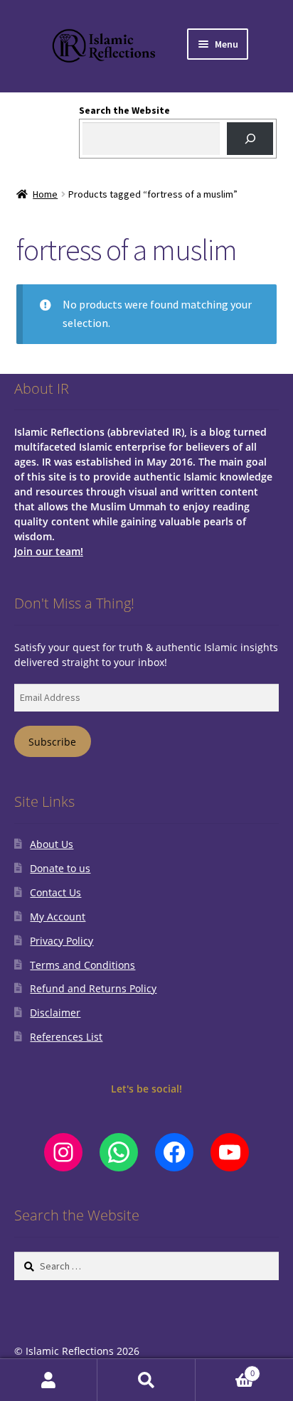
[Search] (250, 139)
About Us (51, 844)
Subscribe (52, 741)
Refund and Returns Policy (93, 988)
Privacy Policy (61, 941)
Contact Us (55, 892)
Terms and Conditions (82, 965)
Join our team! (48, 551)
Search (146, 1380)
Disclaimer (55, 1012)
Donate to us (60, 868)
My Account (57, 916)
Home (45, 194)
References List (66, 1036)
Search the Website (124, 110)
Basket (225, 1369)
